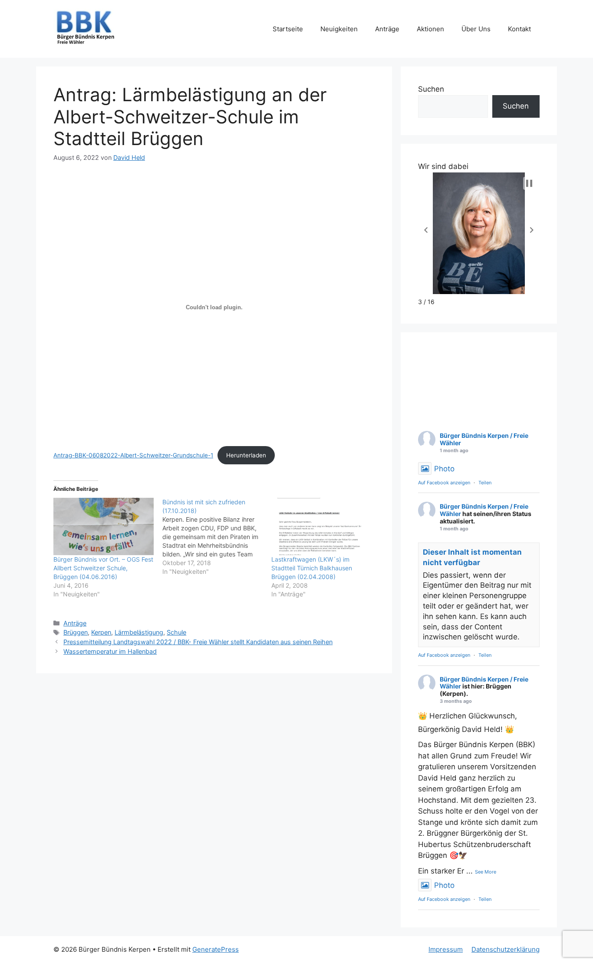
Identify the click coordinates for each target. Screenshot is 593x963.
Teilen (484, 483)
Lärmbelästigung (139, 632)
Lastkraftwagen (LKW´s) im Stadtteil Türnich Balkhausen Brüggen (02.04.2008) (311, 568)
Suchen (431, 89)
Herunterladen (246, 455)
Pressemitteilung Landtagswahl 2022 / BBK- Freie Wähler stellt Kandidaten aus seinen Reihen (198, 641)
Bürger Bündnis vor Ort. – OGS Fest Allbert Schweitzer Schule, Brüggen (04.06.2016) (103, 568)
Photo (444, 468)
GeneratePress (215, 949)
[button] (426, 230)
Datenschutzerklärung (505, 949)
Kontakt (519, 29)
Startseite (288, 29)
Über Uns (476, 29)
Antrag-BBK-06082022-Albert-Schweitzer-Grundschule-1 (133, 455)
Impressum (445, 949)
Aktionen (430, 29)
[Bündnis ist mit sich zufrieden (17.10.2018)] (216, 537)
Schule (176, 632)
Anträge (387, 29)
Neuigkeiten (339, 29)
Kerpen (101, 632)
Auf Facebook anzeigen (444, 483)
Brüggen (75, 632)
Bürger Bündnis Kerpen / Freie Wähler (484, 439)
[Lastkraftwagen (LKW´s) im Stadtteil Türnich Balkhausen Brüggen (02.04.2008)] (321, 526)
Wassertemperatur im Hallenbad (110, 651)
